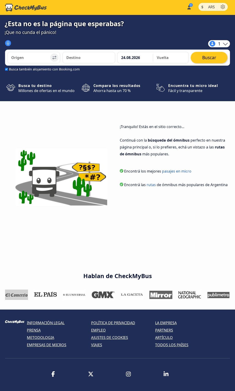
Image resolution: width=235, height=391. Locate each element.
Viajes (96, 344)
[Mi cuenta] (189, 7)
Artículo (164, 337)
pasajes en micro (176, 171)
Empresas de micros (46, 344)
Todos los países (171, 344)
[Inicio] (26, 7)
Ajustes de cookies (109, 337)
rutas (151, 184)
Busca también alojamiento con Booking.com (44, 69)
